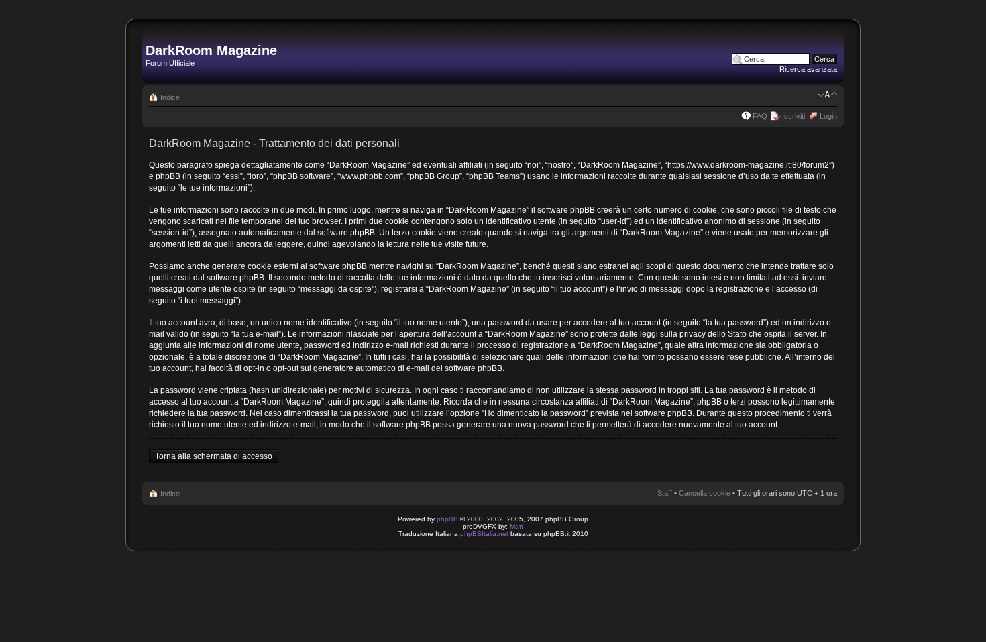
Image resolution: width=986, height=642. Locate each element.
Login (828, 116)
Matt (516, 526)
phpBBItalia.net (484, 533)
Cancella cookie (704, 493)
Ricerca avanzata (808, 69)
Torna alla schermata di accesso (213, 456)
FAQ (760, 116)
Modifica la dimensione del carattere (827, 95)
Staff (664, 493)
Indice (170, 97)
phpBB (447, 519)
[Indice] (153, 36)
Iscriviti (793, 116)
